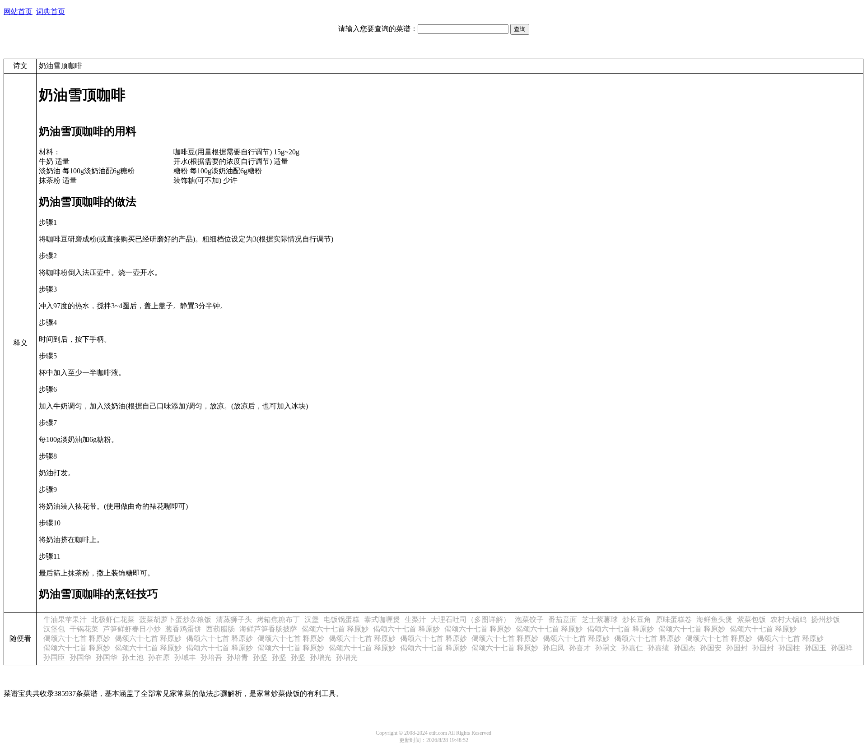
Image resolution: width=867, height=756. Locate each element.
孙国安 (711, 648)
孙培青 (237, 657)
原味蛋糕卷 (674, 619)
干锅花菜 (84, 629)
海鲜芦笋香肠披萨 (268, 629)
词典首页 (50, 11)
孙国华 (80, 657)
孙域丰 (185, 657)
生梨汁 (415, 619)
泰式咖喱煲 (382, 619)
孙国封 (737, 648)
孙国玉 (815, 648)
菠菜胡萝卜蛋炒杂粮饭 (175, 619)
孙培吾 (211, 657)
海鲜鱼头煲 (714, 619)
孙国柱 (789, 648)
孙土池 (133, 657)
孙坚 (260, 657)
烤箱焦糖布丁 (278, 619)
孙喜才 (580, 648)
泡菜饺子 (529, 619)
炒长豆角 (636, 619)
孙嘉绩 (658, 648)
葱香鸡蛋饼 (183, 629)
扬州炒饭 (825, 619)
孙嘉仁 (632, 648)
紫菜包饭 (751, 619)
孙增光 (320, 657)
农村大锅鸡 (788, 619)
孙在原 (159, 657)
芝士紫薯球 (600, 619)
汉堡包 (54, 629)
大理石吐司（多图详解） (470, 619)
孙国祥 (842, 648)
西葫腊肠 (220, 629)
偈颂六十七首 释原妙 (335, 629)
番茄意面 (562, 619)
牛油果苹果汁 (65, 619)
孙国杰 (684, 648)
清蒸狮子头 (234, 619)
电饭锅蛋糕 (341, 619)
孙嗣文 (606, 648)
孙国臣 (54, 657)
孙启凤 (553, 648)
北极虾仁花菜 (113, 619)
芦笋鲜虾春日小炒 (132, 629)
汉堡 (311, 619)
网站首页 (18, 11)
